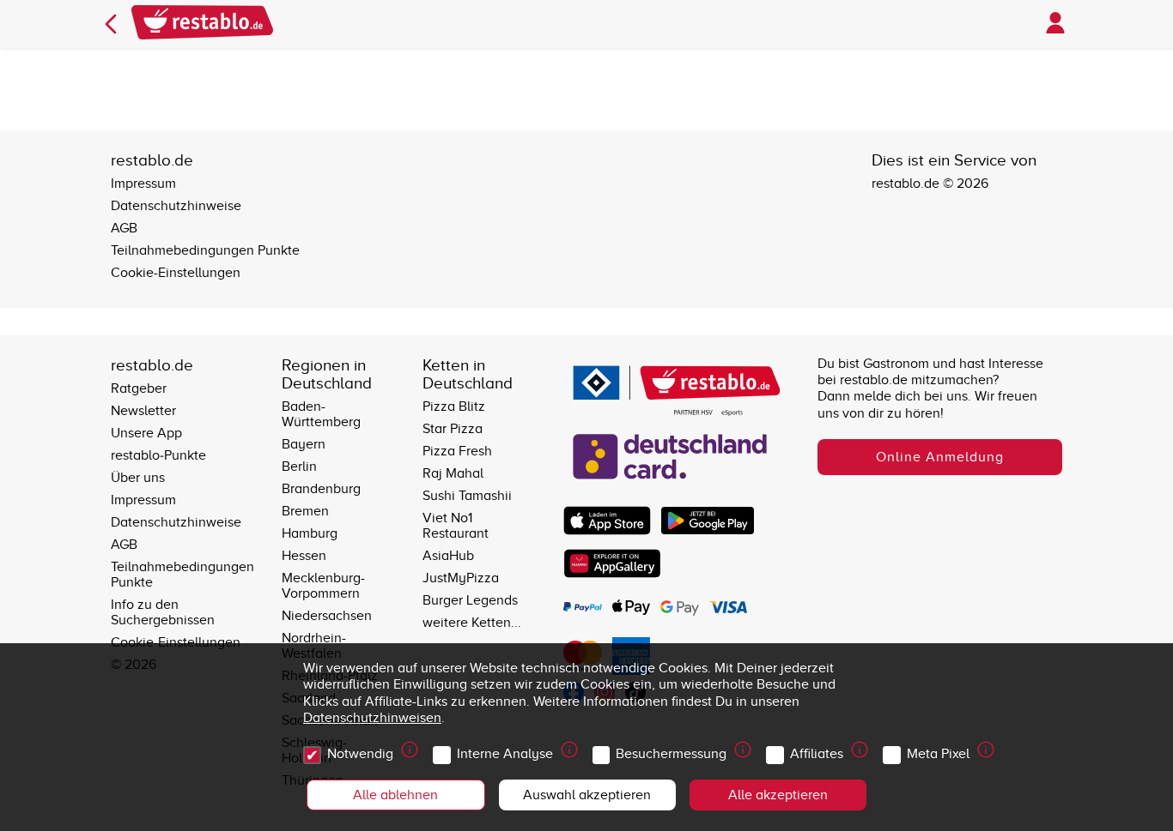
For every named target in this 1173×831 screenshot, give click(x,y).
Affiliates (816, 754)
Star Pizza (452, 429)
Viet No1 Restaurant (455, 525)
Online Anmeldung (940, 457)
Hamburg (309, 533)
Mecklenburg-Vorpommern (323, 585)
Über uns (138, 477)
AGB (124, 228)
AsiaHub (448, 555)
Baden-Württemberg (321, 414)
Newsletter (143, 411)
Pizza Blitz (453, 406)
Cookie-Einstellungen (175, 272)
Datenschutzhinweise (176, 206)
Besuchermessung (671, 754)
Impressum (143, 183)
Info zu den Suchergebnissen (163, 612)
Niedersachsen (327, 615)
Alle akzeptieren (778, 795)
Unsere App (146, 433)
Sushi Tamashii (467, 495)
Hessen (304, 555)
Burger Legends (470, 600)
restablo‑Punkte (158, 455)
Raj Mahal (452, 473)
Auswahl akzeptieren (587, 795)
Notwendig (360, 754)
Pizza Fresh (457, 451)
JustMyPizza (460, 578)
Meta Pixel (938, 754)
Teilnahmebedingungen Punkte (205, 250)
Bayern (303, 444)
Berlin (299, 466)
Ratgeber (139, 388)
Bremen (305, 511)
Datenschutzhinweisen (372, 718)
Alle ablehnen (395, 795)
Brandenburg (321, 489)
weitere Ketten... (471, 622)
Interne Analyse (505, 754)
